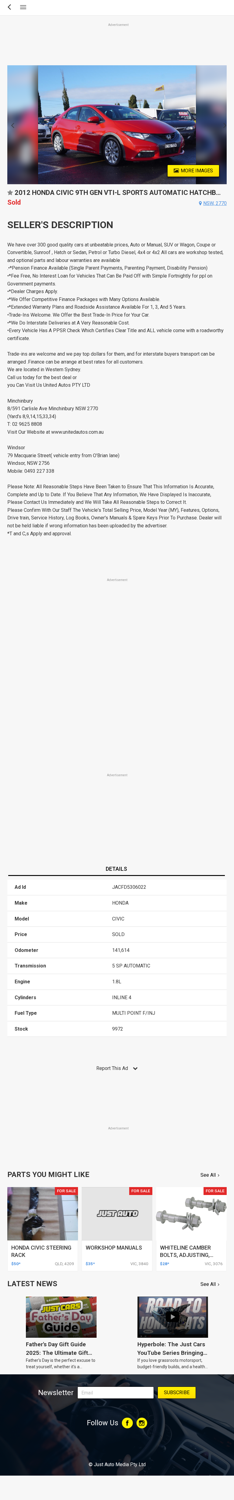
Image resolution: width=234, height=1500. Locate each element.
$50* (15, 1263)
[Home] (117, 1447)
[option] (117, 124)
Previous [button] (10, 125)
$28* (164, 1263)
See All (208, 1175)
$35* (90, 1263)
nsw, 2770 (215, 203)
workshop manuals (114, 1247)
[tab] (116, 869)
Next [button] (223, 125)
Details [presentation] (116, 869)
